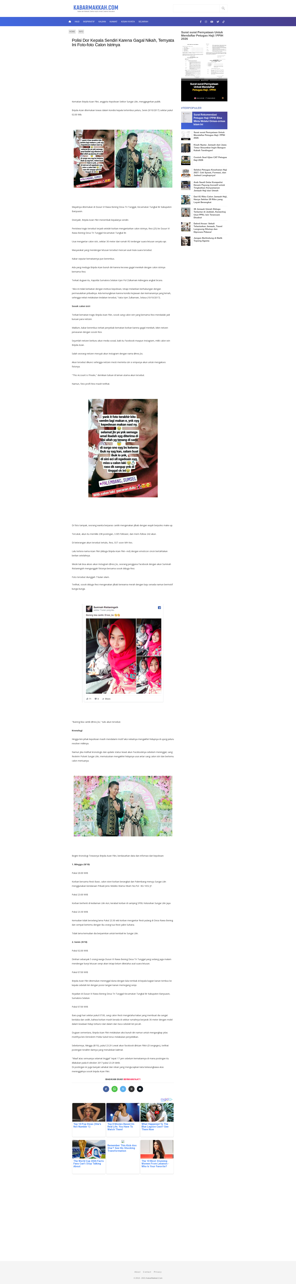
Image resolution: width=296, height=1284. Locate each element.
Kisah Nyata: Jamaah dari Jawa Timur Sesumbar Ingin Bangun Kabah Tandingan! (210, 148)
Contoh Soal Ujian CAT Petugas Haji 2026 (210, 158)
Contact (147, 1272)
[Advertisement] (126, 74)
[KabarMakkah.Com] (200, 21)
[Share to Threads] (131, 1089)
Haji (77, 21)
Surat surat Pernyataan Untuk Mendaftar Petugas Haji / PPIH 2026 (202, 35)
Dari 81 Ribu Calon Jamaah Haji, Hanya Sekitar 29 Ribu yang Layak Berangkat (210, 199)
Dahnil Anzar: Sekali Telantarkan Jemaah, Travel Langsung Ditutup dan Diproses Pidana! (208, 227)
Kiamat (113, 21)
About (137, 1272)
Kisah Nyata (128, 21)
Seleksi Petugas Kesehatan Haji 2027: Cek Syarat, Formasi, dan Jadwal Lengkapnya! (210, 173)
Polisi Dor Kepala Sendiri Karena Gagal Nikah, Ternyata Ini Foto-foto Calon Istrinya (123, 42)
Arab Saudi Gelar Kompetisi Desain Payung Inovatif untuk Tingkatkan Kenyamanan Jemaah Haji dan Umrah (209, 186)
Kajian (102, 21)
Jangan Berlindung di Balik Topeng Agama (208, 239)
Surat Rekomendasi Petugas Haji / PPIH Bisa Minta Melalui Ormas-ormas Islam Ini (209, 119)
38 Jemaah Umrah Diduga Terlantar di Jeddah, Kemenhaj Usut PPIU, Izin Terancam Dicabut (210, 213)
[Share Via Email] (140, 1089)
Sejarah (143, 21)
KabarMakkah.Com (154, 1278)
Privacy (158, 1272)
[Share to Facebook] (106, 1089)
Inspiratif (89, 21)
